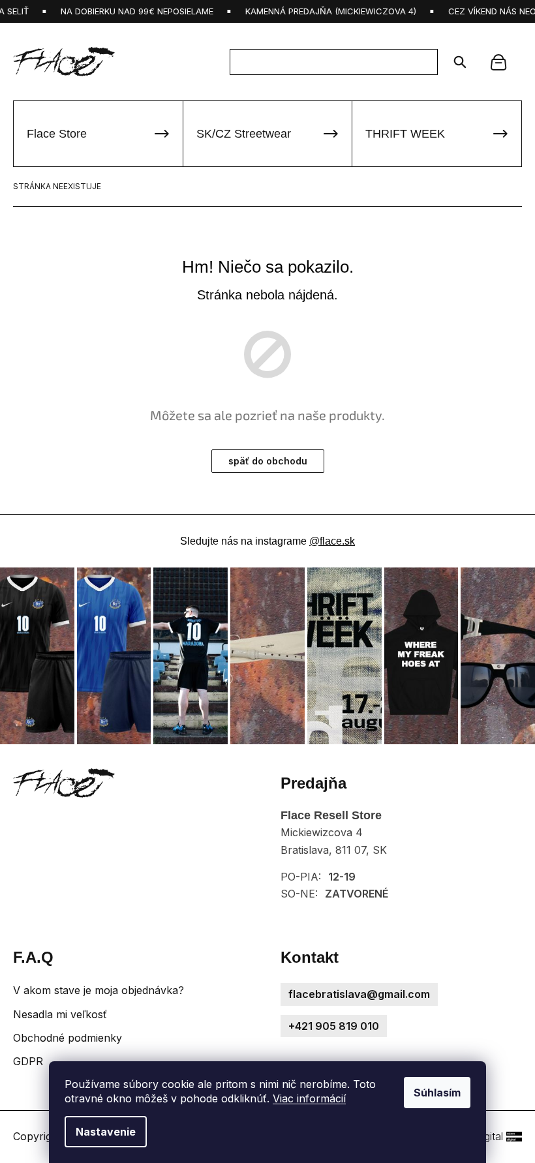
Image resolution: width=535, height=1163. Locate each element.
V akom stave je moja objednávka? (98, 990)
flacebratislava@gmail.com (359, 994)
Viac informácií (309, 1098)
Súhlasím (437, 1092)
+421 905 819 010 (333, 1026)
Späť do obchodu (267, 460)
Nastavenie (106, 1131)
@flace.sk (332, 541)
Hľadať (456, 62)
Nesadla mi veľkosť (60, 1014)
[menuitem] (98, 133)
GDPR (28, 1061)
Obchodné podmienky (67, 1037)
